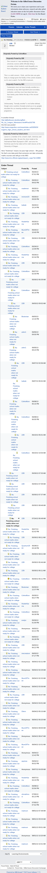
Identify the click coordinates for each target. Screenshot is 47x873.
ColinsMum (19, 40)
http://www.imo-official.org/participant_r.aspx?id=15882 (21, 158)
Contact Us (10, 868)
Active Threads (30, 27)
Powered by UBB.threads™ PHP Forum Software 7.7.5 (23, 872)
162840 (43, 40)
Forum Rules (5, 866)
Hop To (7, 854)
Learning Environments (17, 21)
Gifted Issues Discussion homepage (12, 19)
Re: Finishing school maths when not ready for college (11, 182)
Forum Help (18, 868)
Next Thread (34, 32)
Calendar (19, 27)
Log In (44, 19)
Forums (3, 21)
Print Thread (6, 36)
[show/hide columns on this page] (44, 27)
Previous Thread (12, 32)
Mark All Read (14, 866)
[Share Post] (37, 40)
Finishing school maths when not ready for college (10, 174)
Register (36, 19)
